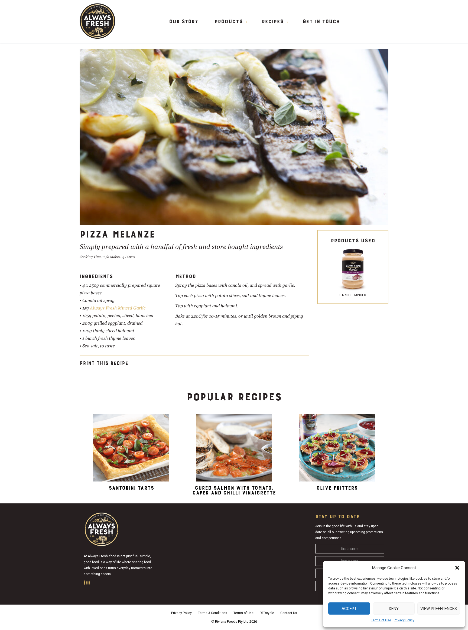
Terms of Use (381, 620)
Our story (183, 22)
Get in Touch (321, 22)
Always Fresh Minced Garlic (117, 308)
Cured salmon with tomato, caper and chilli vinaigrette (234, 490)
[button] (457, 567)
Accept (349, 608)
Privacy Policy (404, 620)
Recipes (273, 22)
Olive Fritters (337, 488)
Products (228, 22)
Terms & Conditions (212, 613)
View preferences (438, 608)
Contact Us (288, 613)
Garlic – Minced (352, 295)
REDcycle (267, 613)
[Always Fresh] (97, 21)
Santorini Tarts (131, 488)
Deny (394, 608)
